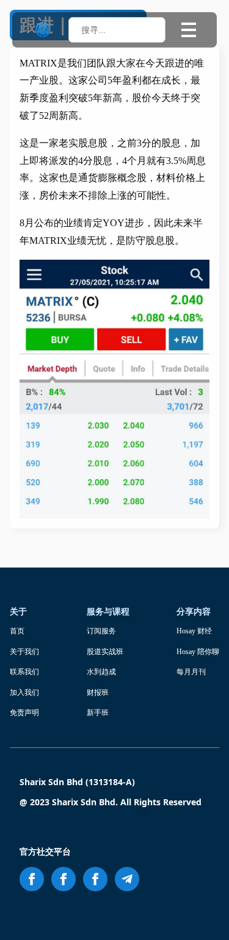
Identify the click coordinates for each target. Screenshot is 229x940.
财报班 (98, 692)
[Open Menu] (188, 30)
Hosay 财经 (194, 631)
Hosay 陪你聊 (197, 651)
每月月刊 (191, 672)
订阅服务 (101, 631)
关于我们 (24, 651)
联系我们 (24, 672)
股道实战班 (105, 651)
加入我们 (24, 692)
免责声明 (24, 712)
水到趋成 (101, 672)
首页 (17, 631)
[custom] (127, 879)
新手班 (98, 712)
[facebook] (32, 879)
